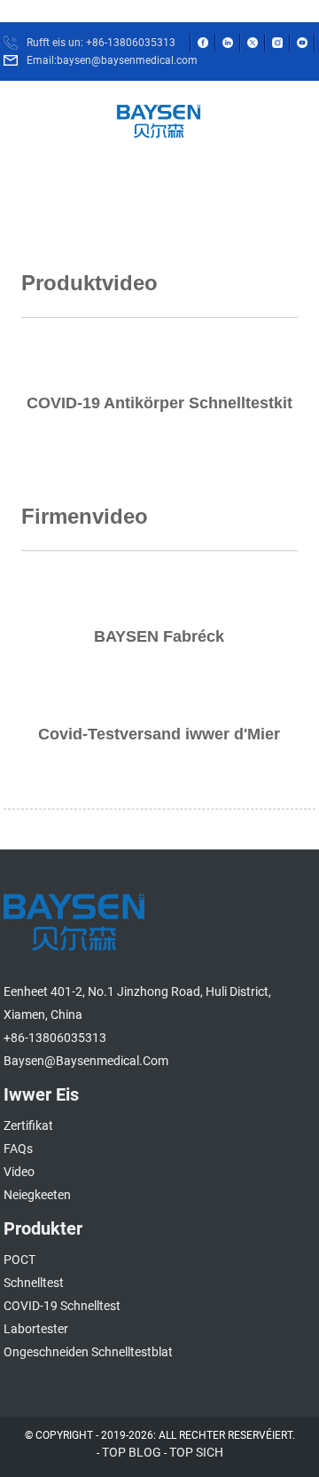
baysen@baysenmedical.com (86, 1061)
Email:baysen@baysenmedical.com (112, 60)
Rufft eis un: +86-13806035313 (101, 42)
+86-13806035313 (55, 1038)
